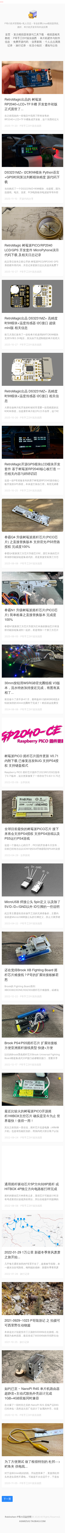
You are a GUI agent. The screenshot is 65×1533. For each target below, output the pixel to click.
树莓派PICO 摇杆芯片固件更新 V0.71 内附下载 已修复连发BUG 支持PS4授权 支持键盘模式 (31, 760)
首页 (7, 34)
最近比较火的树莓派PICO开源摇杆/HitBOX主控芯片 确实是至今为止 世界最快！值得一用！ (32, 1116)
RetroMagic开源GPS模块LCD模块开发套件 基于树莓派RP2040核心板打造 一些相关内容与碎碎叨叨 (32, 469)
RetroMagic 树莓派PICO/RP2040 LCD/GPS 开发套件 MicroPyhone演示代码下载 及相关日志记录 (32, 250)
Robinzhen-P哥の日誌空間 (18, 1516)
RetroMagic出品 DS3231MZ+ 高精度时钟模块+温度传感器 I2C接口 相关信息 (32, 396)
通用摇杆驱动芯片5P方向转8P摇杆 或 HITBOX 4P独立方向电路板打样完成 (32, 1186)
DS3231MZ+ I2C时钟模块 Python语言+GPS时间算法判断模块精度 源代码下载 (32, 177)
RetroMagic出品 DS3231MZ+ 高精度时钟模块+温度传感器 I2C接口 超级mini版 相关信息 (31, 323)
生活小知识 (35, 45)
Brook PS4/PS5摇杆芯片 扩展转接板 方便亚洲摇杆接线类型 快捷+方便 (31, 1045)
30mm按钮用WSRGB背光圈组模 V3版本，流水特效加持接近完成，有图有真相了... (32, 687)
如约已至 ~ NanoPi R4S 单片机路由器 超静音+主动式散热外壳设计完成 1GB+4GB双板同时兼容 (32, 1393)
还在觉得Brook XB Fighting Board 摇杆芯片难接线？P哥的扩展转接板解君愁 (32, 974)
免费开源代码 (20, 41)
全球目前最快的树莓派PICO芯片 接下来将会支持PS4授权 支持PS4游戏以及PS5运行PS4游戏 (32, 833)
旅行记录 (21, 45)
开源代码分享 (26, 198)
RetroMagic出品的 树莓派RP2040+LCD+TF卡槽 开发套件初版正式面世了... (31, 104)
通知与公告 (51, 45)
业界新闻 (37, 41)
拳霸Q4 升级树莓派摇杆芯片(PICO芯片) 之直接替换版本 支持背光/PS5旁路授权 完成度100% (32, 541)
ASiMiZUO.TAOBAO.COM (32, 1521)
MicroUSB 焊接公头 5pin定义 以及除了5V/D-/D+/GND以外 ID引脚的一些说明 (32, 904)
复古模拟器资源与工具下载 (29, 34)
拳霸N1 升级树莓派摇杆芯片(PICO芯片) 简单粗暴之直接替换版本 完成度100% (31, 614)
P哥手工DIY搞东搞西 (25, 38)
